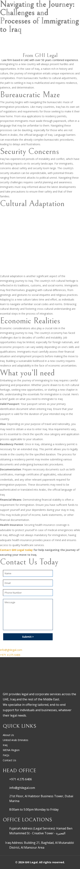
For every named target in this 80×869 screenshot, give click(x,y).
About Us (8, 735)
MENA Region (11, 750)
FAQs (6, 755)
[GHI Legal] (14, 10)
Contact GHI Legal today (16, 550)
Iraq (5, 745)
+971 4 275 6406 (20, 779)
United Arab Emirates (15, 740)
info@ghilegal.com (22, 788)
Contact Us (9, 760)
